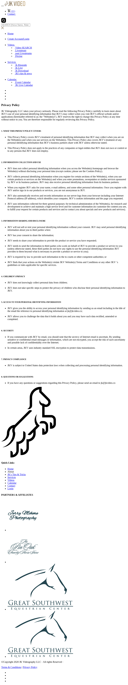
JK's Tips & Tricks (16, 474)
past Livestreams (23, 53)
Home (10, 469)
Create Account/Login (18, 39)
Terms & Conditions (11, 667)
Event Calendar (23, 82)
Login (10, 488)
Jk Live (19, 68)
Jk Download (22, 70)
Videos (11, 45)
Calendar (12, 79)
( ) (12, 11)
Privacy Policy (30, 667)
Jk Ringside (21, 65)
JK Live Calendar (24, 85)
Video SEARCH (23, 47)
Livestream (20, 50)
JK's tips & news (23, 73)
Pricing (18, 56)
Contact (11, 14)
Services (11, 62)
